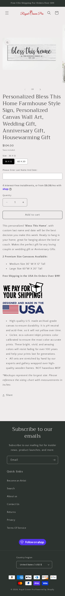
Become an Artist (16, 480)
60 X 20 (21, 161)
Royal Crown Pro (27, 590)
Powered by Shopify (44, 590)
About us (12, 496)
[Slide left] (25, 89)
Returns (11, 512)
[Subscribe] (54, 460)
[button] (7, 13)
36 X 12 (8, 161)
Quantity (7, 195)
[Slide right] (40, 89)
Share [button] (9, 395)
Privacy (11, 520)
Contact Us (13, 504)
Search (11, 488)
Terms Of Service (16, 528)
